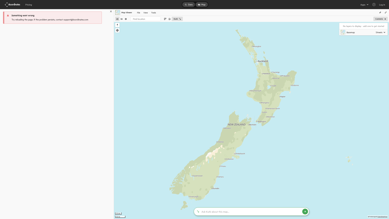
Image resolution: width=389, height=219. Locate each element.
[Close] (111, 11)
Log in (382, 4)
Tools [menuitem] (153, 12)
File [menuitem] (138, 12)
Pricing (28, 4)
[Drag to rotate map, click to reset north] (117, 25)
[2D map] (117, 19)
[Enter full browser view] (386, 12)
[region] (251, 120)
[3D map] (121, 19)
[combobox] (145, 19)
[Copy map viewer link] (380, 12)
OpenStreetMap (382, 216)
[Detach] (106, 11)
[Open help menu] (374, 4)
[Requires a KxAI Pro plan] (251, 212)
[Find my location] (117, 30)
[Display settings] (126, 19)
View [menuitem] (145, 12)
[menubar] (146, 12)
